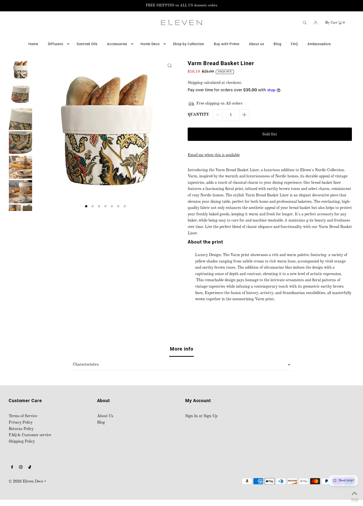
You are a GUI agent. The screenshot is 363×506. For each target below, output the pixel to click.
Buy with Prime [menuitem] (226, 44)
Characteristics (86, 365)
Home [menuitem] (33, 44)
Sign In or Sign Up (201, 416)
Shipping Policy (22, 442)
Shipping (195, 83)
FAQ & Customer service (30, 435)
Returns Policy (21, 429)
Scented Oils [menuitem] (87, 44)
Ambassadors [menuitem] (319, 44)
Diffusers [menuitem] (55, 44)
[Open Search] (305, 22)
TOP (354, 500)
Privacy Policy (21, 423)
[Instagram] (20, 468)
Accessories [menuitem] (117, 44)
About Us (105, 416)
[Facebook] (12, 468)
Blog (101, 423)
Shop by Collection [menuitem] (188, 44)
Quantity (198, 115)
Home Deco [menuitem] (150, 44)
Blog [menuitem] (277, 44)
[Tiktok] (29, 468)
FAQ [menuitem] (294, 44)
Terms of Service (23, 416)
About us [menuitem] (256, 44)
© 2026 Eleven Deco (26, 482)
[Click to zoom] (169, 65)
